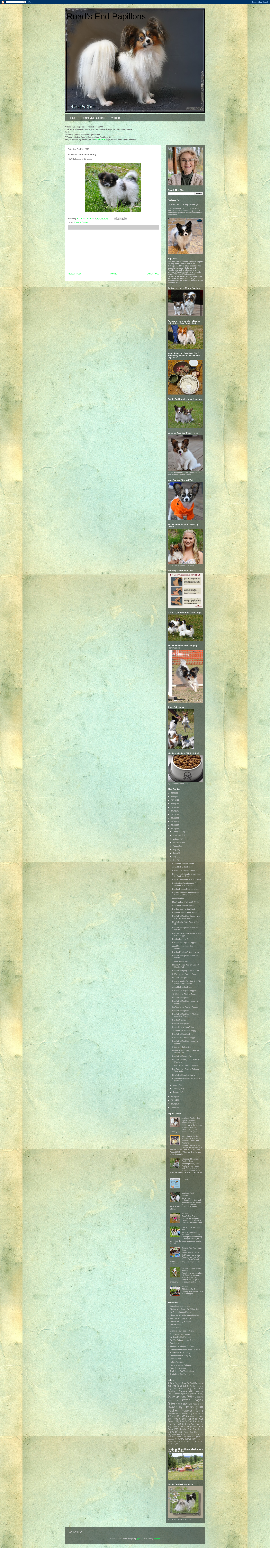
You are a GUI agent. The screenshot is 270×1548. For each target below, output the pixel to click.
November (177, 835)
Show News (184, 1439)
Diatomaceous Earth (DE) (180, 1356)
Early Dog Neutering (178, 1368)
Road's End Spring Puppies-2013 (185, 971)
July (175, 850)
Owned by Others (181, 1407)
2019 (173, 807)
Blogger (157, 1538)
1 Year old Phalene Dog (181, 1047)
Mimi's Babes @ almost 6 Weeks (185, 902)
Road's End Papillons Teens (183, 1075)
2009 (173, 1107)
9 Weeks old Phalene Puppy (183, 1038)
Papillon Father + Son (181, 939)
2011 (173, 1100)
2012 (173, 1097)
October (176, 839)
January (176, 1092)
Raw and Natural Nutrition (180, 1365)
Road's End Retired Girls (182, 1056)
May (175, 857)
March (175, 1085)
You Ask (171, 1443)
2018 (173, 811)
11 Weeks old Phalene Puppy (184, 1031)
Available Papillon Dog (191, 1118)
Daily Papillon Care (191, 1394)
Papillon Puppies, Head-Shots (184, 913)
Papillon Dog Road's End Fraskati (186, 952)
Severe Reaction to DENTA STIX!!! (186, 880)
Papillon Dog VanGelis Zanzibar (185, 889)
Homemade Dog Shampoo (180, 1321)
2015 (173, 821)
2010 (173, 1104)
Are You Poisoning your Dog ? (182, 1340)
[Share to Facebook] (123, 218)
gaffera (139, 1538)
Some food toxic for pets (180, 1306)
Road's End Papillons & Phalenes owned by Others (186, 1015)
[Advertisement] (113, 250)
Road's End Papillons (106, 16)
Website (115, 118)
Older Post (153, 273)
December (177, 832)
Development (177, 1396)
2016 (173, 818)
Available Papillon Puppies (183, 863)
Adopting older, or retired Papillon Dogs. (191, 1160)
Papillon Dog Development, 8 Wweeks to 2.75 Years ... (184, 884)
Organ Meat (175, 1328)
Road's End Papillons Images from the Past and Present (186, 917)
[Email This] (115, 218)
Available (178, 1388)
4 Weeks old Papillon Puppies (184, 991)
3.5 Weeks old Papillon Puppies (185, 1007)
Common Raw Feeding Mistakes (183, 1331)
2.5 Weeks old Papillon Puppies (185, 1065)
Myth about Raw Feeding (180, 1334)
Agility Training (196, 1386)
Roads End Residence (193, 1432)
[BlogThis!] (117, 218)
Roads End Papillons (194, 1424)
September (177, 842)
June (175, 853)
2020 (173, 804)
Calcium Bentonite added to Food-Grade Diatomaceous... (186, 894)
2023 (173, 793)
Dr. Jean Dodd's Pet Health (181, 1337)
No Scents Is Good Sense (180, 1312)
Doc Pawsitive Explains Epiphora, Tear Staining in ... (186, 1070)
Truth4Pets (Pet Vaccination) (182, 1374)
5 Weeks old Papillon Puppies (184, 943)
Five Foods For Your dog (180, 1352)
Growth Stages (192, 1400)
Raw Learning (175, 1343)
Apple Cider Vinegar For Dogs (182, 1346)
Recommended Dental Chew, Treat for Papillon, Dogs (186, 875)
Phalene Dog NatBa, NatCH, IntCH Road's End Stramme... (186, 982)
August (176, 846)
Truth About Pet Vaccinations (182, 1371)
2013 (173, 829)
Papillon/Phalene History (178, 1414)
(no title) (185, 1179)
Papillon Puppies (180, 1410)
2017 (173, 814)
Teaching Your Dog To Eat (180, 1318)
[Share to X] (120, 218)
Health (179, 1404)
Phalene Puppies (81, 222)
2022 (173, 797)
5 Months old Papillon (181, 961)
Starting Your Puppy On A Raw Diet (184, 1309)
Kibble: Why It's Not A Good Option (184, 1315)
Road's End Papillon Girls (182, 1034)
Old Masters (194, 1404)
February (177, 1089)
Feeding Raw (175, 1359)
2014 (173, 825)
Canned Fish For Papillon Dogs (183, 204)
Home (71, 118)
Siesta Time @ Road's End (183, 1027)
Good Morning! (178, 898)
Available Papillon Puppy (182, 867)
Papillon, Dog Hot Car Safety (184, 909)
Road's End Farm (195, 1416)
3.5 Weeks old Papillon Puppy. (184, 974)
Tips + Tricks (193, 1441)
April (175, 860)
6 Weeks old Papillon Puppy (183, 870)
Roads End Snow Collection (183, 1434)
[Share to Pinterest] (125, 218)
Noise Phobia (175, 1325)
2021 (173, 800)
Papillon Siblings (179, 1020)
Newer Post (74, 273)
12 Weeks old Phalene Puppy (184, 994)
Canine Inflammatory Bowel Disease (185, 1349)
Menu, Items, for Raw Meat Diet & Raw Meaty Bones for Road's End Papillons (191, 1139)
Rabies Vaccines (177, 1362)
